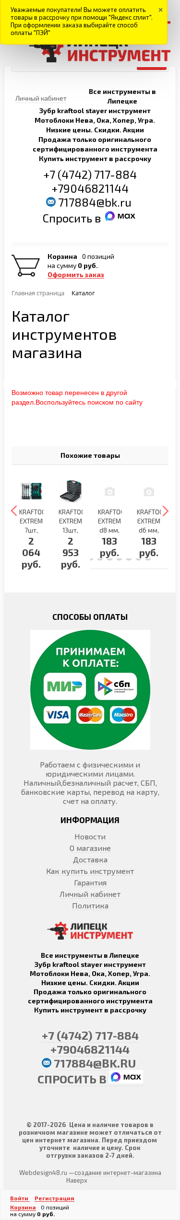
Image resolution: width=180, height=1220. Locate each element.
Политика (90, 905)
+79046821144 (90, 188)
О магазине (90, 847)
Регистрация (54, 1198)
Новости (90, 836)
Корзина (62, 256)
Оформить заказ (76, 275)
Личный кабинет (90, 893)
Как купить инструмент (90, 870)
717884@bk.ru (95, 202)
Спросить (69, 218)
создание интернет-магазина (117, 1172)
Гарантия (90, 882)
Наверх (76, 1180)
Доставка (90, 859)
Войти (20, 1198)
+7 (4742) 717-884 (90, 174)
